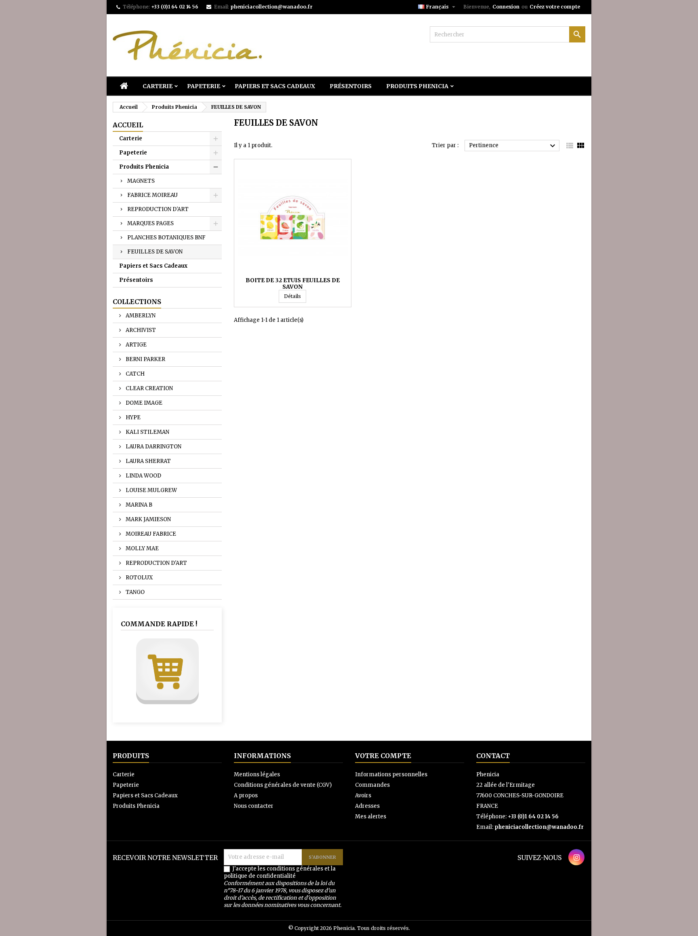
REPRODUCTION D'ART (158, 209)
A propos (246, 795)
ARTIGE (135, 344)
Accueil (128, 125)
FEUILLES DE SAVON (155, 251)
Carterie (157, 86)
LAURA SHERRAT (147, 461)
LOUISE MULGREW (150, 490)
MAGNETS (141, 180)
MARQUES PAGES (150, 223)
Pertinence (513, 146)
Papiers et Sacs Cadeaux (275, 86)
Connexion (505, 7)
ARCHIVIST (140, 330)
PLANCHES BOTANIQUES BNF (166, 237)
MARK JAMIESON (147, 519)
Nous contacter (253, 806)
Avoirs (363, 795)
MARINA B (138, 504)
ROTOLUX (138, 577)
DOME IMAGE (143, 402)
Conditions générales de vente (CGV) (283, 785)
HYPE (132, 417)
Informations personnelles (391, 774)
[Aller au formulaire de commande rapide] (167, 671)
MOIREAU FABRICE (150, 533)
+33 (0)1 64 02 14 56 (174, 7)
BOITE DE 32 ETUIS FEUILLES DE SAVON (293, 283)
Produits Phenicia (417, 86)
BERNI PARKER (144, 359)
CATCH (134, 373)
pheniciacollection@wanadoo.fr (271, 7)
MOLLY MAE (141, 548)
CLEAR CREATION (148, 388)
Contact (493, 756)
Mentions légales (257, 774)
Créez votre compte (555, 7)
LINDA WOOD (142, 475)
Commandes (372, 785)
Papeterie (203, 86)
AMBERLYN (140, 315)
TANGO (134, 592)
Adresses (367, 806)
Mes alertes (370, 816)
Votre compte (383, 756)
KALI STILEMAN (146, 432)
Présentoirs (351, 86)
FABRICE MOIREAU (152, 195)
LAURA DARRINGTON (152, 446)
